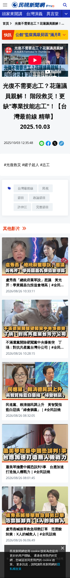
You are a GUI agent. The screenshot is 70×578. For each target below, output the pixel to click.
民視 (45, 188)
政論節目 (39, 198)
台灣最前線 (25, 188)
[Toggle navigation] (5, 5)
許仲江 (22, 207)
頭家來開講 (12, 13)
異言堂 (52, 13)
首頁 (6, 23)
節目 (21, 198)
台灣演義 (34, 13)
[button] (64, 35)
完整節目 (42, 207)
